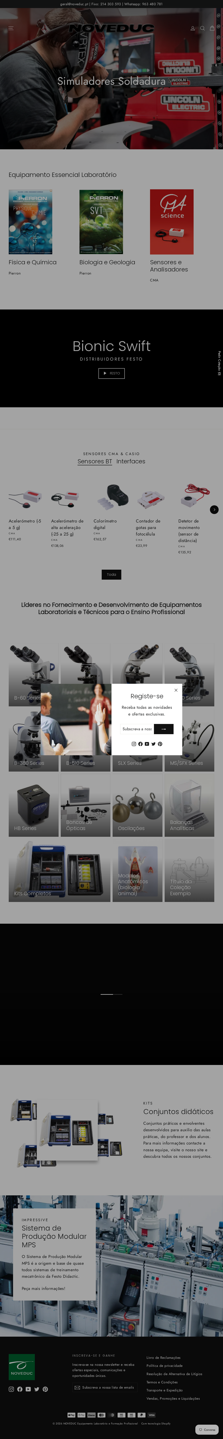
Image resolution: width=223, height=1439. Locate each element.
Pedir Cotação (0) (219, 363)
